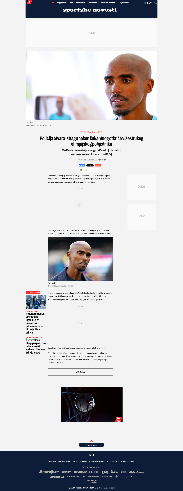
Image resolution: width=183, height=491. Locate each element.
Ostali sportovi (108, 2)
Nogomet (61, 2)
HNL (71, 2)
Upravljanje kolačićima (91, 467)
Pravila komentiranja (80, 462)
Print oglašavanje (127, 462)
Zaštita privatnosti (97, 462)
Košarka (93, 2)
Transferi (80, 2)
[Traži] (155, 2)
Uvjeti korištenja (64, 462)
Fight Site (124, 2)
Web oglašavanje (113, 462)
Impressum (52, 462)
